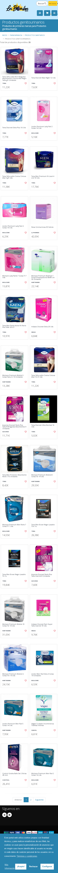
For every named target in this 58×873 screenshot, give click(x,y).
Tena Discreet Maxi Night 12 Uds (43, 78)
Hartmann (35, 282)
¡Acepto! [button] (21, 866)
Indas (33, 332)
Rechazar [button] (33, 866)
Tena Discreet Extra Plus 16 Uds (14, 127)
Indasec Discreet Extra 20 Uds (42, 327)
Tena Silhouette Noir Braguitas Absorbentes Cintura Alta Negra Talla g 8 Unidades (14, 78)
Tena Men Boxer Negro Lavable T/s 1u (14, 575)
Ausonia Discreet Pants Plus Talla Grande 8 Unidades (41, 575)
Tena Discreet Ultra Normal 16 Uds (42, 426)
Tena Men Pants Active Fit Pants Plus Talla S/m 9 (14, 326)
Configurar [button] (47, 866)
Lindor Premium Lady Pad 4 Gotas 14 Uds (12, 227)
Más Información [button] (10, 866)
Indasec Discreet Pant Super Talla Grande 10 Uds (41, 625)
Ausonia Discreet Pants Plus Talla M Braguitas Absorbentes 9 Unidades (14, 426)
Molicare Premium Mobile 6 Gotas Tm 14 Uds (12, 675)
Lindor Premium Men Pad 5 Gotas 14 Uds (12, 724)
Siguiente (39, 799)
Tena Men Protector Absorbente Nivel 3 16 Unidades (14, 476)
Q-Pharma (35, 233)
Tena (4, 83)
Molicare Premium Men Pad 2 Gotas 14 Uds (42, 774)
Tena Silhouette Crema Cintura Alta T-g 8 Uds (14, 177)
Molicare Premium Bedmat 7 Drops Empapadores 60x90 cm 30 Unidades (43, 277)
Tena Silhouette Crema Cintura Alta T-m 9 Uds (43, 376)
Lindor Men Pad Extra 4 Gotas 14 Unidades (42, 675)
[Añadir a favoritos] (25, 83)
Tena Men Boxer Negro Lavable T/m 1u (43, 525)
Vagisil (34, 730)
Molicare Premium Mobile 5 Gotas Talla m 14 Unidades (12, 376)
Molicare (35, 133)
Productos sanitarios (35, 35)
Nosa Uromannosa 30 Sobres (42, 227)
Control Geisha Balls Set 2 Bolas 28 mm (14, 774)
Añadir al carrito (15, 93)
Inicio (4, 35)
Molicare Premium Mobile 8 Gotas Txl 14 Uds (41, 476)
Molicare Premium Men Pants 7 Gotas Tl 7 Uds (14, 525)
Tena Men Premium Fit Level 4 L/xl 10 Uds (42, 177)
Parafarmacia (16, 35)
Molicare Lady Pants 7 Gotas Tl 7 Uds (14, 277)
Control (5, 780)
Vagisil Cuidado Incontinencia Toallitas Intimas (42, 724)
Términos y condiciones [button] (27, 856)
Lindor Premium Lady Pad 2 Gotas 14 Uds (41, 127)
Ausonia (5, 432)
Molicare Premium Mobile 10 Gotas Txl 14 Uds (13, 625)
